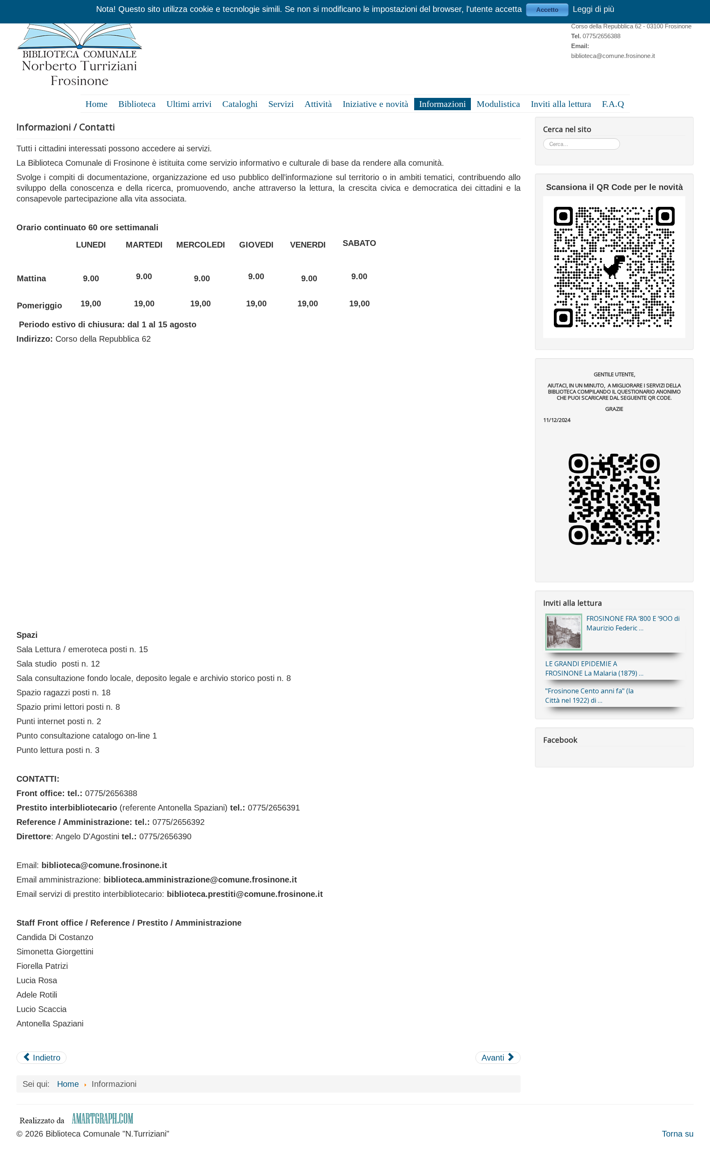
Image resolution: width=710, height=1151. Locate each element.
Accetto (547, 9)
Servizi (281, 104)
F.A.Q (613, 104)
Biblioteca (137, 104)
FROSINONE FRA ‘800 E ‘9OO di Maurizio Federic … (633, 623)
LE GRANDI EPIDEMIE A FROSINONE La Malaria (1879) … (594, 668)
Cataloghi (240, 104)
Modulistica (498, 104)
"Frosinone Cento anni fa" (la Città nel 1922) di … (589, 695)
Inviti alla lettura (561, 104)
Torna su (678, 1133)
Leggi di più (593, 9)
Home (96, 104)
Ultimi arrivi (189, 104)
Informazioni (442, 104)
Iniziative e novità (375, 104)
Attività (318, 104)
